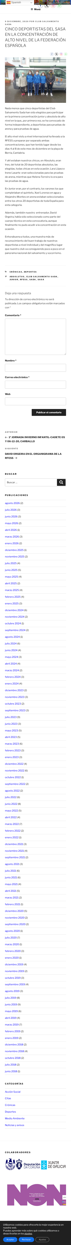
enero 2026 (12, 543)
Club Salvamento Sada (42, 276)
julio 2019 (10, 997)
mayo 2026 (11, 523)
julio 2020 (11, 937)
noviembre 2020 (14, 917)
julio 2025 (11, 563)
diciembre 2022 (14, 763)
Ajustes (42, 1239)
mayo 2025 (11, 576)
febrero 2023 (13, 750)
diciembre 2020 (14, 911)
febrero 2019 (12, 1031)
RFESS (24, 279)
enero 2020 (12, 957)
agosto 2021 (12, 864)
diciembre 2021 (14, 844)
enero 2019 (11, 1038)
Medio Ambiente (15, 1118)
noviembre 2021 (14, 850)
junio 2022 (11, 803)
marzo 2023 (12, 743)
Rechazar (26, 1239)
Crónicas (16, 272)
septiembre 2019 (15, 984)
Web (7, 394)
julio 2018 (10, 1064)
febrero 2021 (12, 904)
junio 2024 (11, 650)
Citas (8, 1098)
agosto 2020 (12, 930)
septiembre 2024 (15, 630)
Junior (14, 279)
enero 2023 (12, 757)
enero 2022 (11, 837)
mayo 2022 (11, 810)
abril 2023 (11, 737)
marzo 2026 (12, 536)
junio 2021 (11, 877)
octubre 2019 (13, 977)
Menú (37, 9)
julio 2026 (11, 509)
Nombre (10, 360)
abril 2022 (11, 817)
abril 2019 (11, 1017)
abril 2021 (10, 890)
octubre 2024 (13, 623)
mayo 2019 (11, 1011)
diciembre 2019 (14, 964)
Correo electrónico (17, 377)
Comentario (13, 315)
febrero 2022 (12, 830)
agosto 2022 (12, 790)
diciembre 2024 (14, 610)
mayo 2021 (11, 884)
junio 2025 (11, 570)
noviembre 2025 (14, 556)
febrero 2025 (13, 596)
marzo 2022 (12, 824)
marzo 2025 (12, 590)
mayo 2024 (11, 657)
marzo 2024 (12, 670)
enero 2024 (12, 683)
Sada (32, 279)
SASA (41, 279)
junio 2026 (11, 516)
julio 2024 (11, 643)
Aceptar (10, 1239)
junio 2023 (11, 723)
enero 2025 (12, 603)
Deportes (30, 272)
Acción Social (12, 1091)
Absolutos (17, 276)
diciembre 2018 (14, 1044)
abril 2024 (11, 663)
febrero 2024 (13, 676)
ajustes (28, 1233)
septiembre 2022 (15, 784)
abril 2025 (11, 583)
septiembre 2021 (15, 857)
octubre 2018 (13, 1058)
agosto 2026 (12, 503)
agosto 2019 (12, 991)
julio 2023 (11, 717)
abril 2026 (11, 530)
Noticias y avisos (14, 1125)
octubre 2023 (13, 703)
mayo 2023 (11, 730)
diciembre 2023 (14, 690)
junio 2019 (11, 1004)
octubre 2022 (13, 777)
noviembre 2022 (14, 770)
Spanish (16, 2)
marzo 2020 (12, 944)
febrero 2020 (13, 951)
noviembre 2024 (14, 616)
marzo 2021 (11, 897)
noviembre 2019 (14, 971)
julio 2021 (10, 870)
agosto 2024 (12, 636)
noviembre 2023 (14, 697)
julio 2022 (11, 797)
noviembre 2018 (14, 1051)
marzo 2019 (12, 1024)
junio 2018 (11, 1071)
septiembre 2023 (15, 710)
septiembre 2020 (15, 924)
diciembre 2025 (14, 550)
